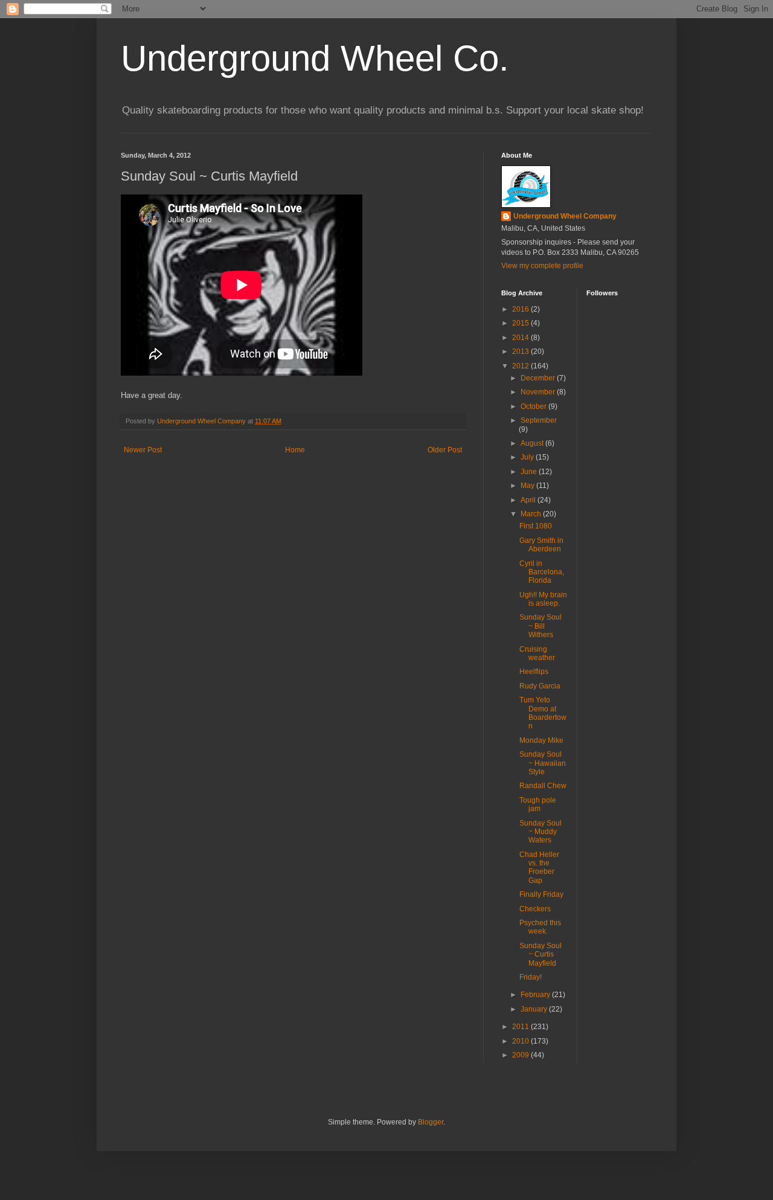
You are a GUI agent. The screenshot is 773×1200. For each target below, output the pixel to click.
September (539, 420)
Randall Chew (542, 785)
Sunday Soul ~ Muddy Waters (540, 832)
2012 (521, 366)
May (528, 485)
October (534, 406)
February (536, 994)
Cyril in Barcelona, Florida (541, 572)
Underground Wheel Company (565, 216)
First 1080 (535, 526)
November (539, 392)
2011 (521, 1026)
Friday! (530, 977)
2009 (521, 1055)
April (529, 500)
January (535, 1009)
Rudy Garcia (539, 686)
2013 (521, 351)
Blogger (430, 1122)
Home (295, 450)
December (539, 378)
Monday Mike (541, 740)
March (532, 514)
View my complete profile (542, 265)
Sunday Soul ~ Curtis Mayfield (540, 954)
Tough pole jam (537, 804)
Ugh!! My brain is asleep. (543, 599)
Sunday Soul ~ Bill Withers (540, 626)
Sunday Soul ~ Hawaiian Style (542, 763)
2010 (521, 1041)
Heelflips (533, 671)
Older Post (445, 450)
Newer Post (143, 450)
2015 (521, 323)
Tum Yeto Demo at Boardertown (542, 713)
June (530, 471)
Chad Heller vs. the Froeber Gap (539, 867)
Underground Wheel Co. (315, 58)
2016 (521, 309)
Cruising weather (537, 653)
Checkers (535, 909)
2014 (521, 337)
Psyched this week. (540, 927)
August (533, 443)
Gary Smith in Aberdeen (541, 544)
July (528, 457)
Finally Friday (541, 894)
